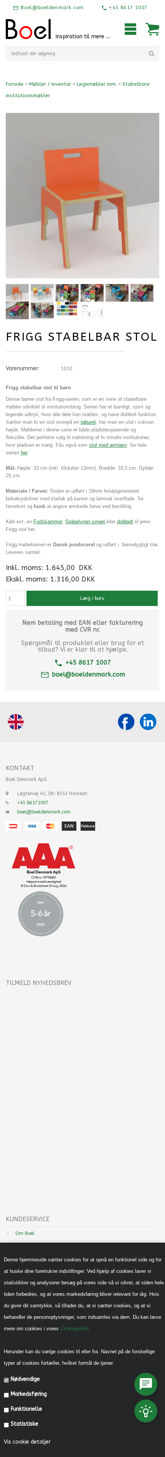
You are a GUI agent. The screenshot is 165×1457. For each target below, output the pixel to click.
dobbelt (125, 521)
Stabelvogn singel (85, 521)
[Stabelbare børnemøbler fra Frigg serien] (117, 293)
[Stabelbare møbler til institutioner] (141, 293)
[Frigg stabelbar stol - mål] (92, 310)
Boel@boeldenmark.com (51, 7)
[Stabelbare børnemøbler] (67, 293)
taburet (88, 422)
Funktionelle (26, 1409)
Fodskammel (47, 521)
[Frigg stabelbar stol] (17, 293)
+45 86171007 (32, 802)
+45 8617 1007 (127, 7)
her (24, 453)
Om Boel (25, 1233)
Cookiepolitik (74, 1328)
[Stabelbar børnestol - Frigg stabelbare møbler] (42, 293)
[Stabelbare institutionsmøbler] (92, 293)
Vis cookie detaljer (27, 1442)
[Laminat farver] (67, 310)
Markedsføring (29, 1394)
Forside (14, 84)
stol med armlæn (108, 445)
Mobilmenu (130, 29)
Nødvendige (25, 1379)
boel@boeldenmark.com (88, 674)
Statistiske (24, 1424)
